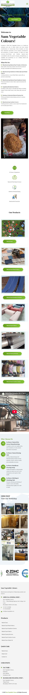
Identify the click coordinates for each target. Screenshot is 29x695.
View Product (14, 23)
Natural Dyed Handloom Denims (14, 297)
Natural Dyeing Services (12, 353)
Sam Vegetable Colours (11, 692)
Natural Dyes (10, 241)
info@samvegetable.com (8, 611)
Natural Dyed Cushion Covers (14, 381)
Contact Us (4, 656)
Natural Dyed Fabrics (12, 325)
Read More (7, 112)
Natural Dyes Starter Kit (7, 640)
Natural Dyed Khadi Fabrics (13, 269)
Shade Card (4, 653)
